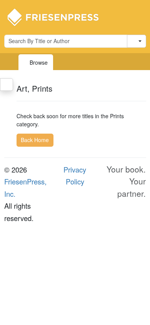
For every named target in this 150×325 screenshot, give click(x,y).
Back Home (35, 140)
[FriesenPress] (58, 16)
